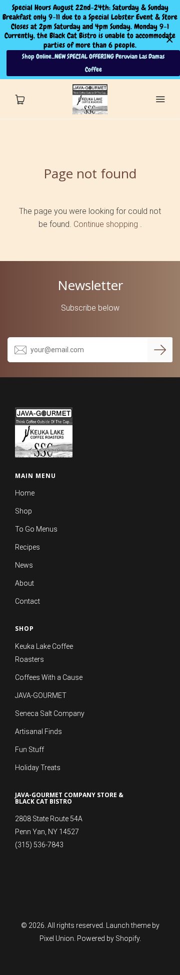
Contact (27, 601)
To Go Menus (36, 529)
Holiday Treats (37, 768)
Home (24, 493)
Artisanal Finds (38, 731)
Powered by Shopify (108, 938)
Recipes (27, 547)
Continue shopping (106, 224)
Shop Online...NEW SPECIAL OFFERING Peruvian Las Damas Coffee (93, 63)
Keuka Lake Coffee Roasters (44, 652)
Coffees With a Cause (48, 677)
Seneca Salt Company (49, 713)
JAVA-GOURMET (40, 695)
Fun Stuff (29, 750)
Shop (23, 511)
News (24, 565)
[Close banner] (170, 40)
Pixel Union (57, 938)
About (24, 583)
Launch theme (128, 925)
